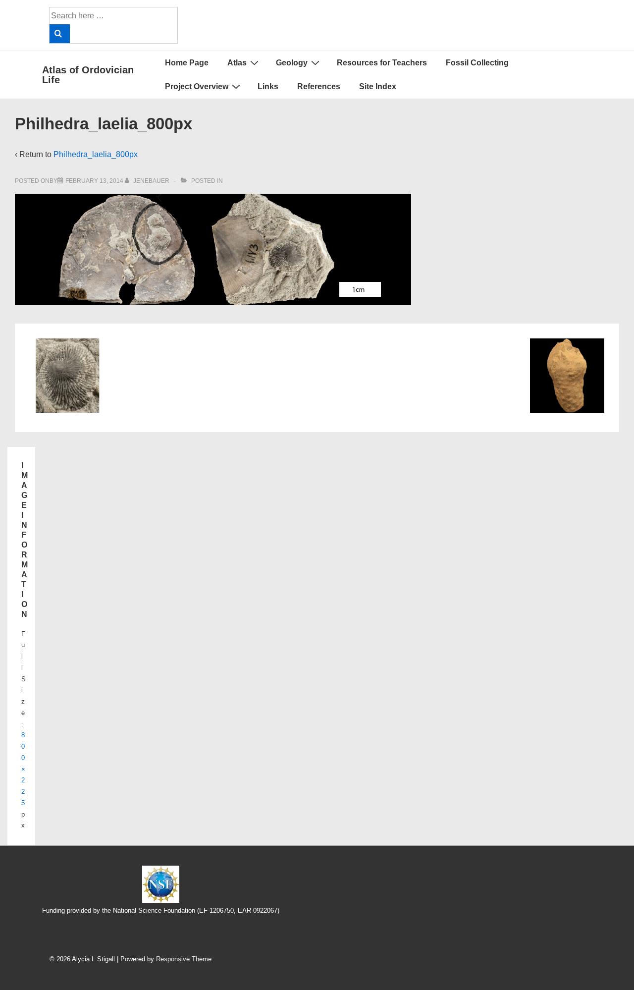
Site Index (377, 86)
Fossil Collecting (477, 62)
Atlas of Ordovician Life (88, 74)
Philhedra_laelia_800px (95, 154)
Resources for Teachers (382, 62)
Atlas (237, 62)
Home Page (187, 62)
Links (268, 86)
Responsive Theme (183, 959)
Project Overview (196, 86)
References (318, 86)
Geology (292, 62)
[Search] (60, 33)
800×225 (23, 769)
